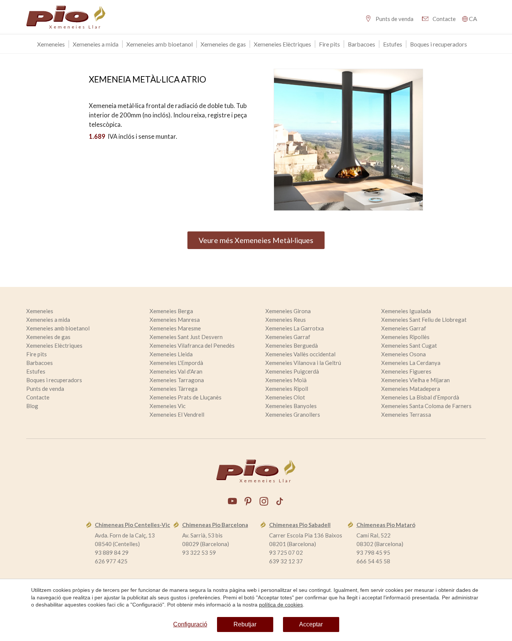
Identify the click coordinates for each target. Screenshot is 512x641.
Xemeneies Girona (288, 311)
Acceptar (311, 624)
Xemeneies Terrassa (406, 414)
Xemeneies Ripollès (405, 336)
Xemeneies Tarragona (177, 380)
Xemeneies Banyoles (291, 405)
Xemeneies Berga (171, 311)
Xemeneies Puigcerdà (292, 371)
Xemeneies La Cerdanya (410, 362)
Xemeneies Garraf (403, 328)
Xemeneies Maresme (175, 328)
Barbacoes (361, 44)
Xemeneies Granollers (292, 414)
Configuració (190, 624)
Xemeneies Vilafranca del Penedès (192, 345)
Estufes (392, 44)
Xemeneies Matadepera (410, 388)
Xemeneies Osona (403, 354)
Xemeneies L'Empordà (176, 362)
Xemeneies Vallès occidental (300, 354)
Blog (32, 405)
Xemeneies (51, 44)
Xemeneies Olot (285, 397)
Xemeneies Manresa (175, 319)
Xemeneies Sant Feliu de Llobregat (424, 319)
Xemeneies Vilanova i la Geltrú (303, 362)
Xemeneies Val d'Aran (176, 371)
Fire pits (329, 44)
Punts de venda (394, 18)
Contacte (444, 18)
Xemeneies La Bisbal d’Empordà (420, 397)
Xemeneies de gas (223, 44)
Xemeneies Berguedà (291, 345)
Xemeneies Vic (168, 405)
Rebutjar (245, 624)
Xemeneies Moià (286, 380)
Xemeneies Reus (285, 319)
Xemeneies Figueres (406, 371)
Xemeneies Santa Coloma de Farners (426, 405)
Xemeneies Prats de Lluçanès (186, 397)
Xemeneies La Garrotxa (294, 328)
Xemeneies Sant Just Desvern (186, 336)
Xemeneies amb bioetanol (159, 44)
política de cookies (281, 605)
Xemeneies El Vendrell (177, 414)
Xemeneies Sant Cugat (409, 345)
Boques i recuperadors (438, 44)
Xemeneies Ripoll (286, 388)
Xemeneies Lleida (171, 354)
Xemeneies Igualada (406, 311)
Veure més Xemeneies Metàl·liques (256, 240)
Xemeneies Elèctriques (282, 44)
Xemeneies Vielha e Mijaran (415, 380)
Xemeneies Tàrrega (174, 388)
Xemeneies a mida (95, 44)
